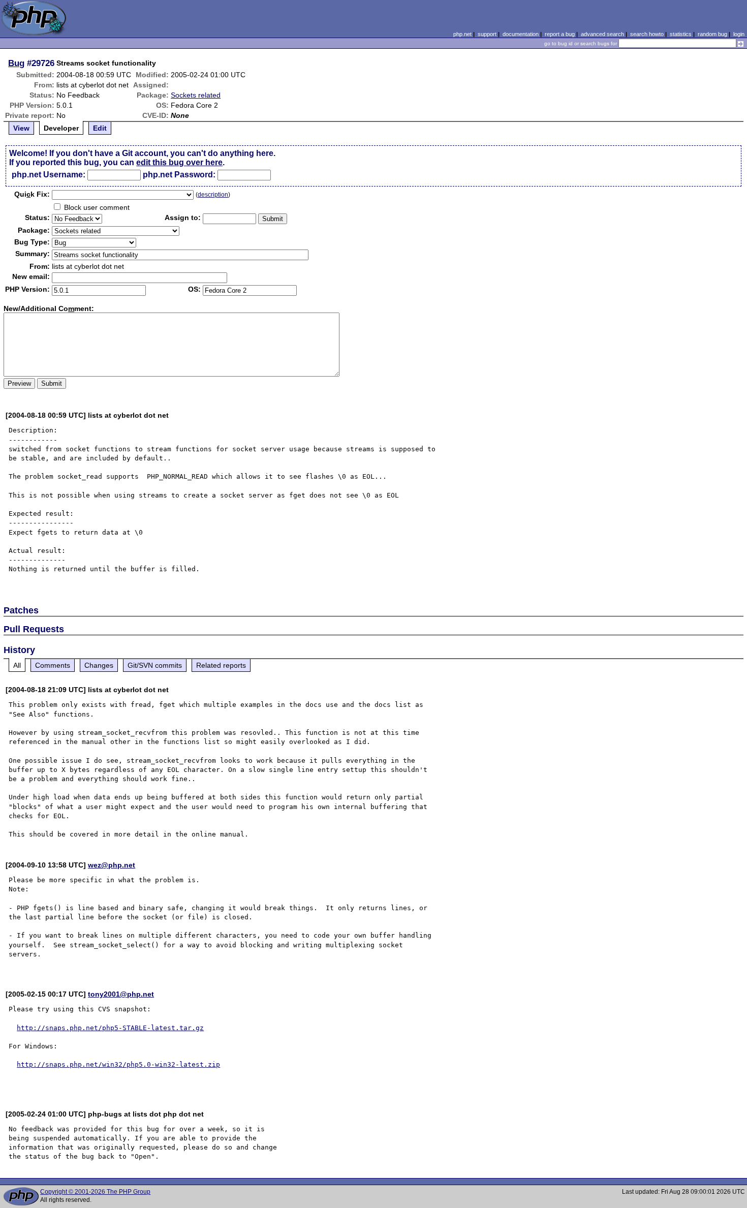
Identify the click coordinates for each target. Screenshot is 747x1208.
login (738, 34)
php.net (462, 34)
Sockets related (196, 95)
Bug (16, 63)
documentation (521, 34)
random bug (712, 34)
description (213, 194)
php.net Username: (48, 174)
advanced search (602, 34)
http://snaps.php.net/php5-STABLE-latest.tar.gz (110, 1028)
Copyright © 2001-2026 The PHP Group (95, 1191)
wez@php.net (111, 865)
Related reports (221, 665)
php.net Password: (179, 174)
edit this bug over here (179, 162)
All (17, 665)
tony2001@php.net (121, 994)
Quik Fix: (32, 194)
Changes (98, 665)
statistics (681, 34)
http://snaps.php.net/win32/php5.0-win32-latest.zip (118, 1064)
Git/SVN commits (155, 665)
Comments (52, 665)
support (487, 34)
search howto (647, 34)
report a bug (560, 34)
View (21, 128)
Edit (100, 128)
